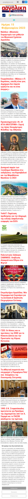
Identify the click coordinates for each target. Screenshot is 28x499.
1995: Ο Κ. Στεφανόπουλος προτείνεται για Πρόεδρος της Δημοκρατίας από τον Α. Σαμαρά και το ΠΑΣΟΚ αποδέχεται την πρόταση (13, 413)
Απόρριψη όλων (14, 495)
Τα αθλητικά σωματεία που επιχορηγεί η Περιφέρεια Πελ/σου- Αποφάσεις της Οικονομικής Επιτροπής (14, 373)
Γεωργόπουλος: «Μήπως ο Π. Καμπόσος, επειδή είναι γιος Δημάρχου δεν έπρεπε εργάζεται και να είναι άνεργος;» (13, 84)
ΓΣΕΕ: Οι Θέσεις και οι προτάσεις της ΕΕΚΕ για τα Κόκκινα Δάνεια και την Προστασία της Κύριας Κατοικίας (12, 335)
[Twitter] (26, 2)
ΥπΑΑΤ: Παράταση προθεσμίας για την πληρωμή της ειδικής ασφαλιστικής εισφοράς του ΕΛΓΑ (13, 217)
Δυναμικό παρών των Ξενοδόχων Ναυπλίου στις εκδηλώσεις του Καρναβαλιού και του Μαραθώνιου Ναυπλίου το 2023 (14, 172)
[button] (18, 2)
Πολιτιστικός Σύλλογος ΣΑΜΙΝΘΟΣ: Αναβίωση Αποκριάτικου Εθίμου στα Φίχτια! (12, 259)
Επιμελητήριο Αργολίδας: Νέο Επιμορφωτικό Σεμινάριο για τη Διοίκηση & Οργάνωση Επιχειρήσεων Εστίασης (14, 296)
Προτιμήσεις (14, 492)
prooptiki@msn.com (8, 2)
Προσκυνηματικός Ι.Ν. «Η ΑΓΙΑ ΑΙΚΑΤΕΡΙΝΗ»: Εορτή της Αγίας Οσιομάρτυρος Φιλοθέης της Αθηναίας (12, 126)
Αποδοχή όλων (14, 488)
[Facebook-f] (23, 2)
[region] (14, 471)
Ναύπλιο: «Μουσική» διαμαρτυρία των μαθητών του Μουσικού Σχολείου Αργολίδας (12, 36)
